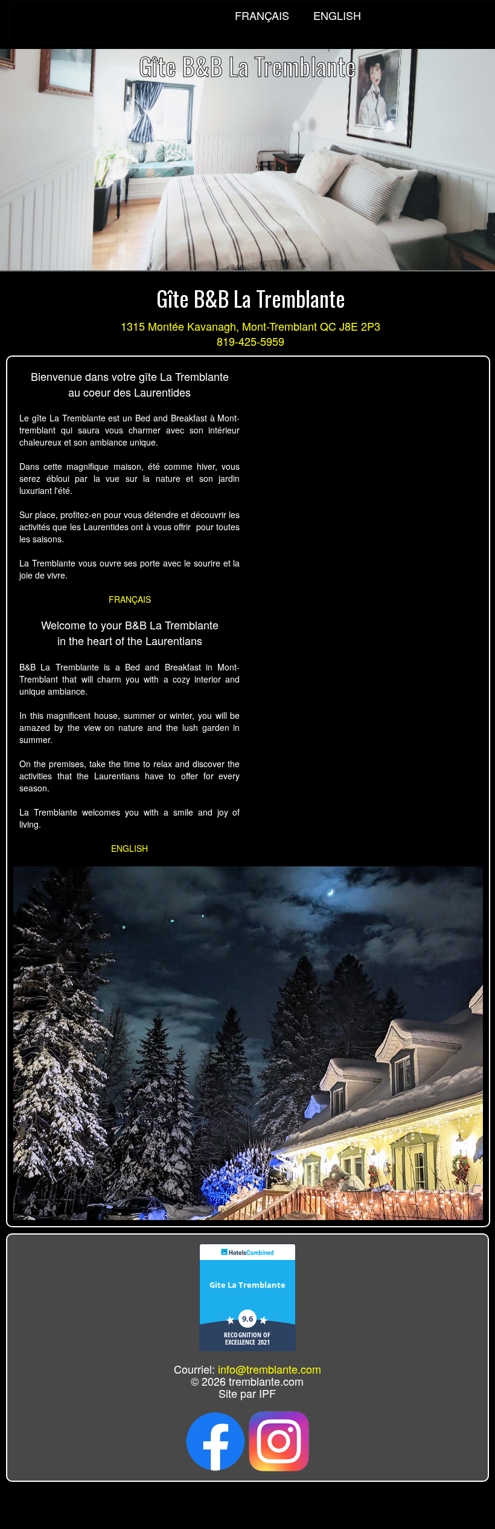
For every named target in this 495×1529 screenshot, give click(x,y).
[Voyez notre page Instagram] (279, 1439)
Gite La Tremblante (247, 1284)
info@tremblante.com (269, 1369)
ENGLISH (329, 15)
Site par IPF (247, 1393)
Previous (11, 142)
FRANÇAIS (262, 15)
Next (483, 142)
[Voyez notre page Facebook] (215, 1439)
